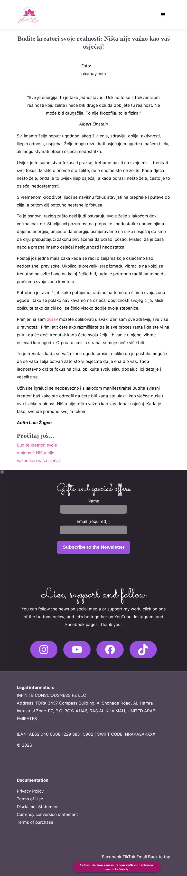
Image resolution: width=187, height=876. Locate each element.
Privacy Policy (30, 791)
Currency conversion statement (47, 814)
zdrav (53, 319)
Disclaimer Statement (38, 806)
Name (93, 501)
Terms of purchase (35, 822)
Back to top (159, 856)
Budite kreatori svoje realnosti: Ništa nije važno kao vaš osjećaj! (39, 453)
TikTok (128, 856)
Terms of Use (30, 798)
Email (141, 856)
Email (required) (94, 521)
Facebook (111, 856)
